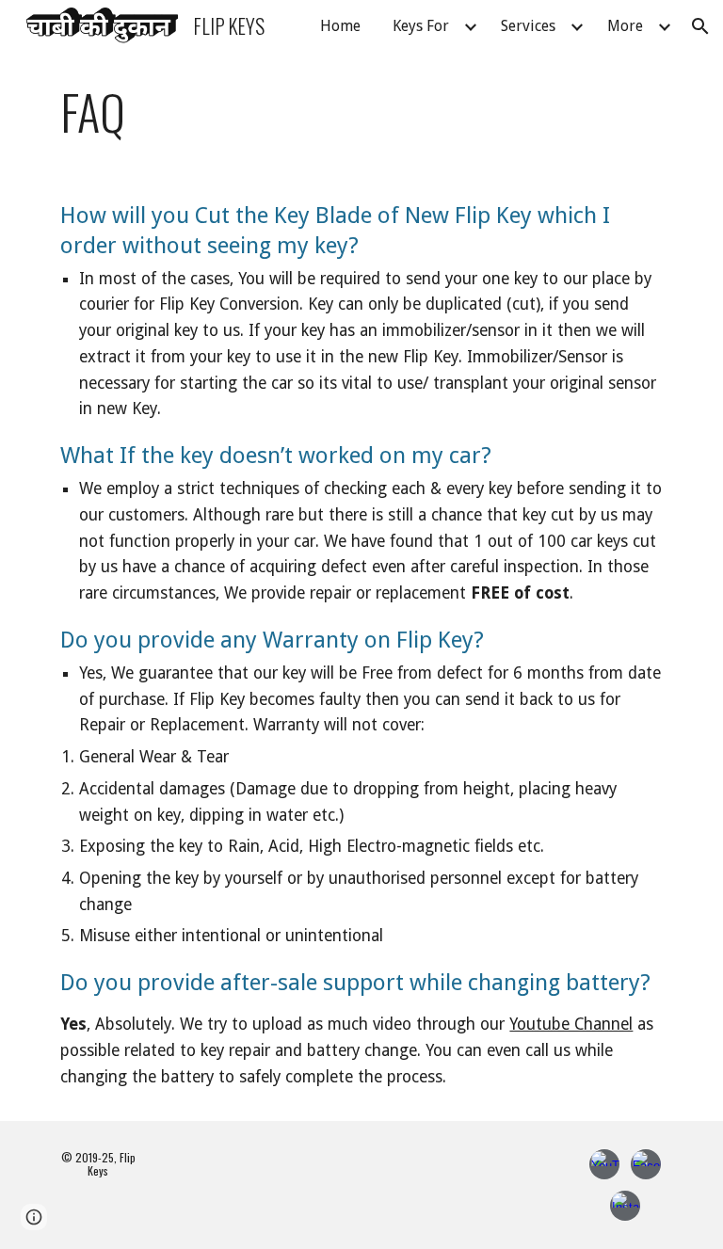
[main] (361, 112)
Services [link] (528, 26)
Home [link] (340, 26)
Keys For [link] (421, 26)
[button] (700, 26)
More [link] (625, 26)
